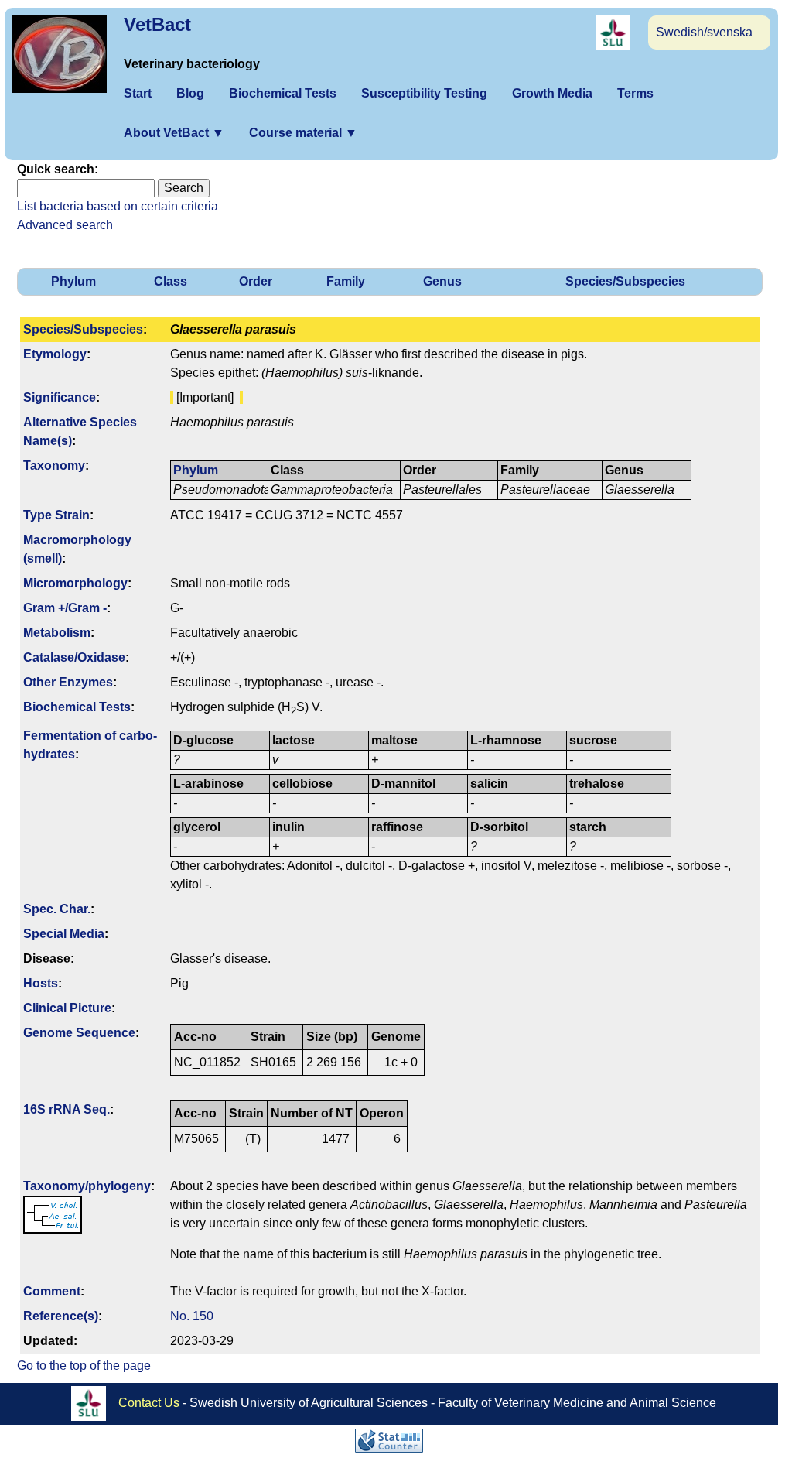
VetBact (157, 24)
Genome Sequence (79, 1032)
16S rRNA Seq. (66, 1109)
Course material (303, 132)
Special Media (63, 933)
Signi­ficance (59, 397)
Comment (51, 1291)
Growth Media (552, 93)
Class (170, 281)
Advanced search (65, 224)
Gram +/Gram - (65, 607)
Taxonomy (54, 465)
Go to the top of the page (84, 1365)
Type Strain (56, 515)
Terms (635, 93)
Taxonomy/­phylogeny (87, 1186)
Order (255, 281)
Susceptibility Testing (424, 93)
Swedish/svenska (704, 32)
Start (138, 93)
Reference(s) (60, 1316)
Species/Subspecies (625, 281)
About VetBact (174, 132)
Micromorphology (75, 583)
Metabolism (56, 632)
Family (345, 281)
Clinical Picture (67, 1008)
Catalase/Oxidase (74, 657)
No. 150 (191, 1316)
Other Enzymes (68, 682)
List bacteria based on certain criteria (117, 206)
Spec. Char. (56, 909)
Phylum (73, 281)
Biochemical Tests (282, 93)
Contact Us (148, 1402)
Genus (442, 281)
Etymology (55, 354)
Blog (190, 93)
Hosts (40, 983)
